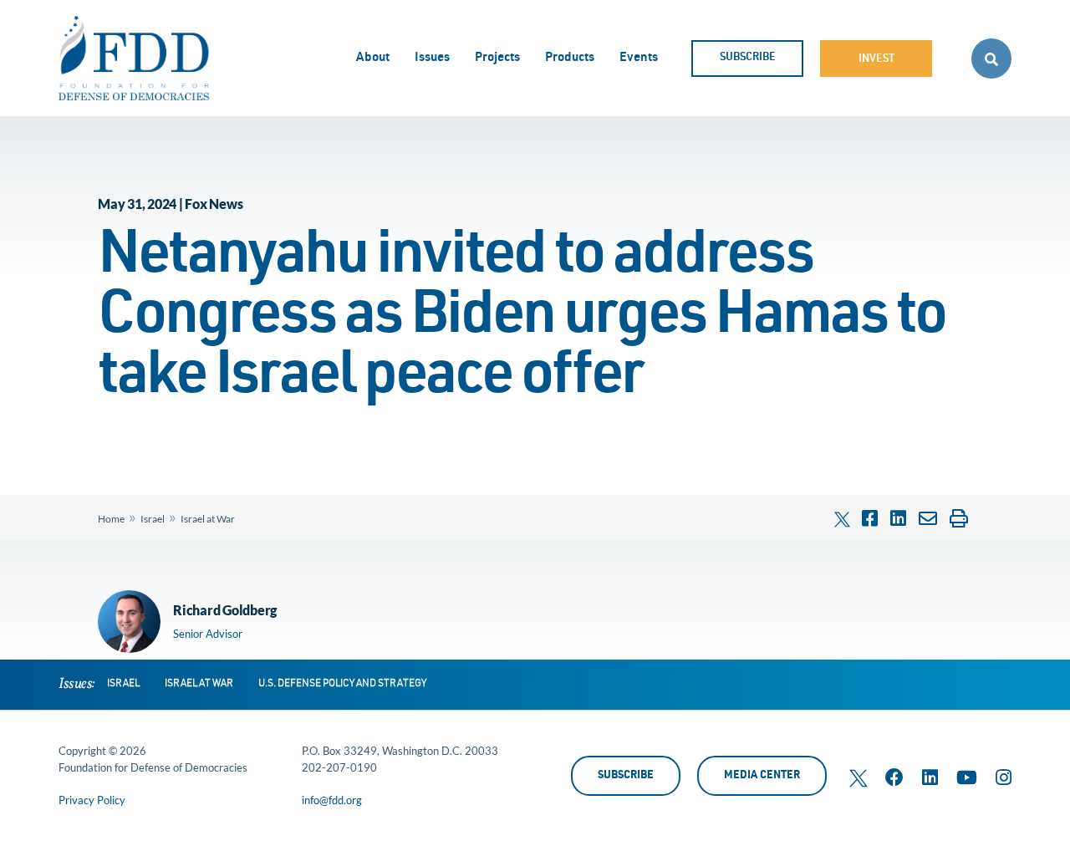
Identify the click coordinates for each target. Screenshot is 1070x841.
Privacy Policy (92, 800)
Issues (432, 58)
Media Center (762, 776)
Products (569, 58)
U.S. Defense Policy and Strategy (342, 684)
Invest (876, 59)
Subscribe (748, 58)
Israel (152, 518)
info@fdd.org (332, 800)
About (373, 58)
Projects (497, 58)
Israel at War (208, 518)
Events (638, 58)
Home (111, 518)
